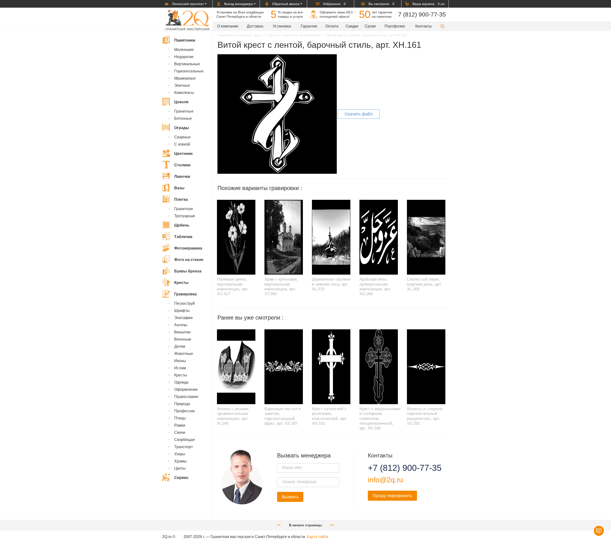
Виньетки (182, 332)
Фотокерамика (188, 248)
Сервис (181, 478)
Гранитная (183, 209)
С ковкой (182, 144)
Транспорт (183, 447)
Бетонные (183, 118)
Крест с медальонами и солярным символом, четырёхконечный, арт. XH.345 (379, 419)
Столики (182, 165)
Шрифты (182, 311)
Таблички (183, 237)
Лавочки (182, 176)
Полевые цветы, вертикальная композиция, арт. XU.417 (232, 286)
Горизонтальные (189, 71)
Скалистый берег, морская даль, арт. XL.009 (424, 284)
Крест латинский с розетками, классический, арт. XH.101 (329, 416)
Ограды (181, 128)
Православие (186, 397)
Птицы (180, 418)
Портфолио (395, 26)
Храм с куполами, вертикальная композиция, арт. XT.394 (281, 286)
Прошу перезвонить (392, 495)
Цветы (180, 468)
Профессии (184, 411)
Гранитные (184, 111)
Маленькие (184, 50)
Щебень (182, 225)
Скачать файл (359, 114)
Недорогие (184, 57)
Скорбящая (184, 440)
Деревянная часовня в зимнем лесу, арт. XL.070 (331, 284)
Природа (182, 404)
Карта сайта (317, 537)
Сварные (182, 137)
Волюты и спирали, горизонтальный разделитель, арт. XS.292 (425, 416)
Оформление (186, 389)
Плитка (181, 199)
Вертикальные (187, 64)
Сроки (370, 26)
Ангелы (180, 325)
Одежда (181, 382)
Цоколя (181, 102)
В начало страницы (305, 525)
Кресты (181, 283)
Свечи (179, 432)
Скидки (352, 26)
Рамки (179, 425)
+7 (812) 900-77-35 (399, 468)
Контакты (423, 26)
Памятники (184, 40)
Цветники (183, 154)
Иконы (180, 361)
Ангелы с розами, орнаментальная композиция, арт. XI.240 (233, 416)
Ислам (180, 368)
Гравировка (185, 294)
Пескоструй (184, 303)
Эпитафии (183, 318)
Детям (179, 346)
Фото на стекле (188, 260)
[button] (442, 26)
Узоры (179, 454)
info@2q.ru (385, 480)
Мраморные (185, 78)
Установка (282, 26)
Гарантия (309, 26)
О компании (227, 26)
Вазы (179, 188)
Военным (182, 339)
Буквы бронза (187, 271)
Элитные (182, 85)
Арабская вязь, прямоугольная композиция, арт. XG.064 (375, 286)
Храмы (180, 461)
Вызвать (290, 496)
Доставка (255, 26)
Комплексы (184, 93)
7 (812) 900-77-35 (422, 14)
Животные (183, 354)
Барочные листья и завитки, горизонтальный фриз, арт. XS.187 (282, 416)
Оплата (331, 26)
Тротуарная (184, 216)
